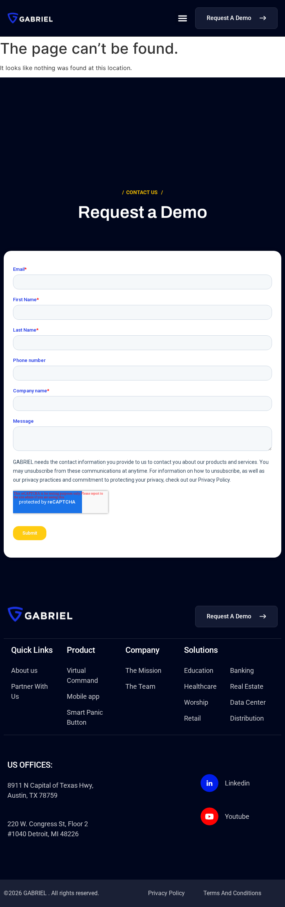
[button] (182, 18)
